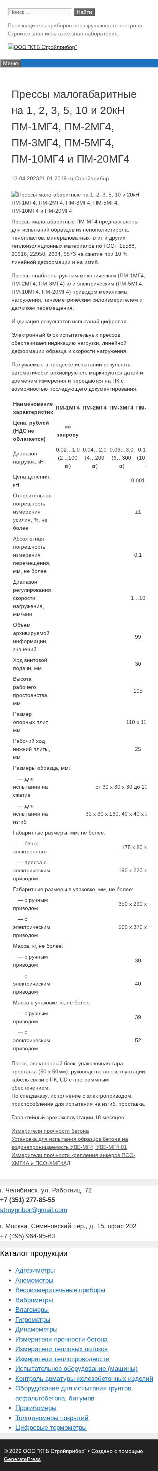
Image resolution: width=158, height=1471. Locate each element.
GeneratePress (22, 1459)
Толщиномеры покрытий (52, 1418)
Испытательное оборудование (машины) (76, 1368)
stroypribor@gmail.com (33, 1210)
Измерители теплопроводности (62, 1359)
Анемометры (34, 1280)
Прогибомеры (35, 1408)
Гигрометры (32, 1319)
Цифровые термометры (51, 1427)
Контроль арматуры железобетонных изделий (84, 1378)
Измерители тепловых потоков (61, 1349)
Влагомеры (32, 1309)
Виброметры (34, 1300)
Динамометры (36, 1329)
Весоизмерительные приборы (60, 1290)
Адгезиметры (35, 1270)
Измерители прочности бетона (50, 1131)
